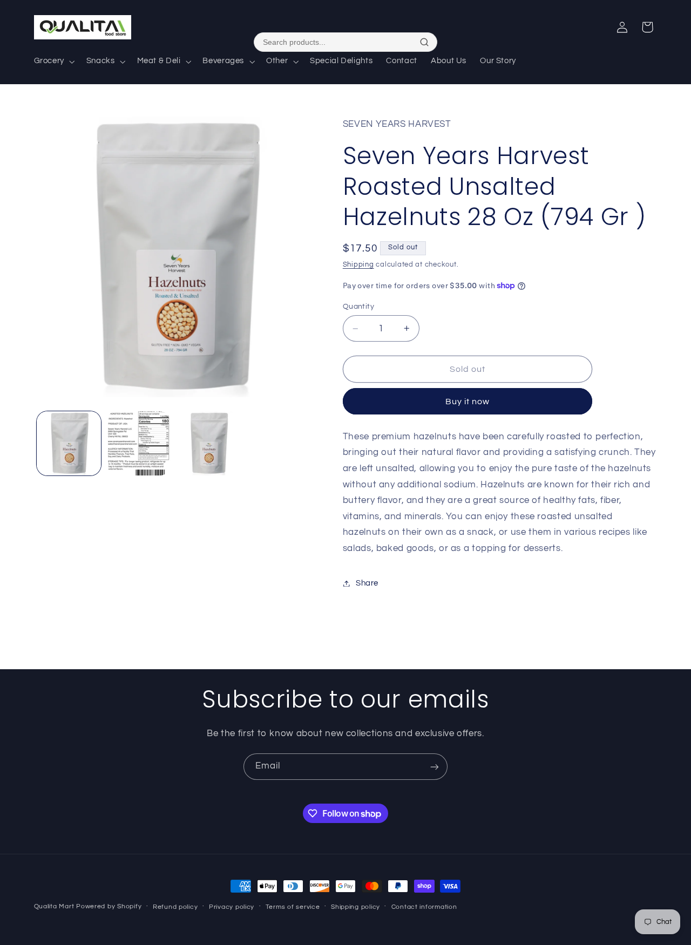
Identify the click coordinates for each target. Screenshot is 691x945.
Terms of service (293, 907)
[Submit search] (424, 42)
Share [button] (367, 583)
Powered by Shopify (108, 906)
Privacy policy (231, 907)
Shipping (358, 264)
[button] (53, 61)
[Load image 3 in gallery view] (209, 443)
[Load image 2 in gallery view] (138, 443)
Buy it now (467, 401)
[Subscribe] (434, 766)
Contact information (424, 907)
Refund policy (175, 907)
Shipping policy (355, 907)
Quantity (358, 306)
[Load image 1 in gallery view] (69, 443)
